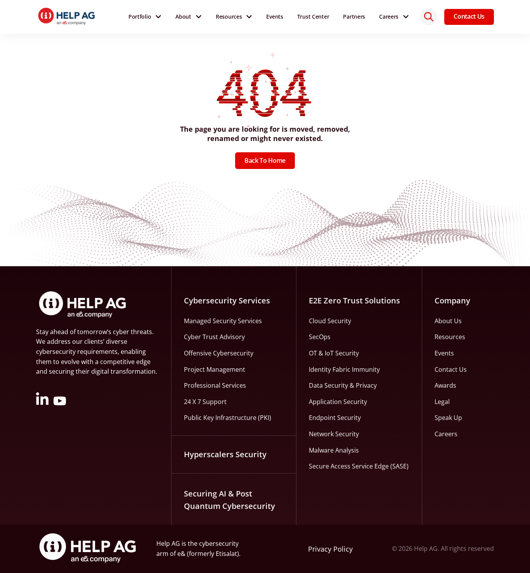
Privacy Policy (330, 549)
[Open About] (199, 17)
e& (181, 553)
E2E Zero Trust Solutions (354, 300)
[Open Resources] (249, 17)
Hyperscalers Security (225, 454)
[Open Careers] (406, 17)
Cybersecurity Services (227, 300)
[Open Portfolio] (158, 17)
